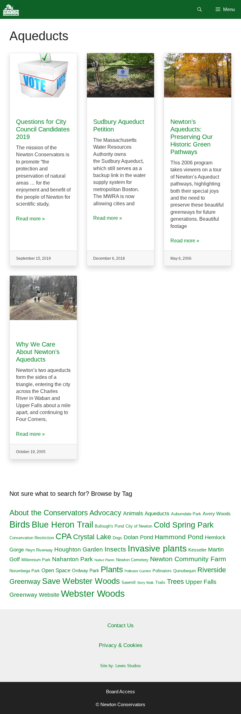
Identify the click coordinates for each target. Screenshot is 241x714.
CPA (64, 536)
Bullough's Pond (109, 526)
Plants (112, 569)
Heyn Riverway (39, 550)
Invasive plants (157, 548)
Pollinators (162, 570)
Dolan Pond (138, 537)
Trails (160, 582)
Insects (115, 549)
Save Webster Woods (81, 581)
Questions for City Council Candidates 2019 (43, 129)
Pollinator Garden (138, 571)
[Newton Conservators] (11, 9)
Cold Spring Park (184, 525)
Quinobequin (184, 570)
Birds (19, 524)
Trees (175, 581)
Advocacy (105, 513)
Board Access (120, 691)
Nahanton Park (72, 559)
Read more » (30, 218)
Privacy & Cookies (120, 645)
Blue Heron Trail (62, 524)
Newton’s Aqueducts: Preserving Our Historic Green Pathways (191, 136)
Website (49, 595)
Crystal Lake (92, 537)
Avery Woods (217, 513)
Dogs (117, 537)
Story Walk (145, 582)
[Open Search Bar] (199, 9)
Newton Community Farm (188, 559)
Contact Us (120, 625)
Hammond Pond (179, 536)
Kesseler (197, 549)
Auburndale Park (186, 514)
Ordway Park (85, 570)
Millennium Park (36, 559)
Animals (133, 513)
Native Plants (104, 560)
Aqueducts (157, 514)
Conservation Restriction (31, 537)
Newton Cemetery (132, 559)
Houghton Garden (78, 549)
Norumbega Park (24, 570)
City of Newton (139, 526)
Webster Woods (93, 593)
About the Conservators (48, 513)
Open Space (55, 570)
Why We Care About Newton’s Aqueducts (38, 352)
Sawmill (128, 582)
